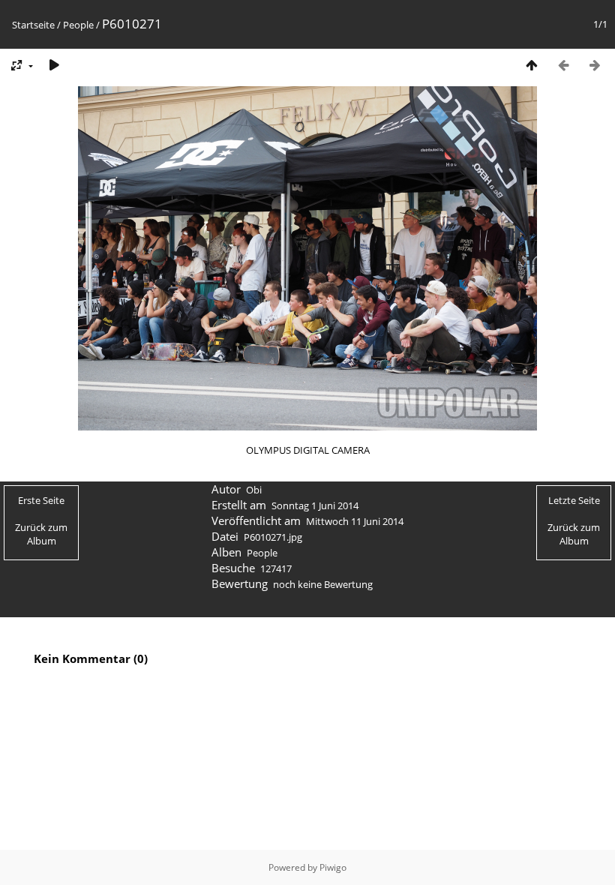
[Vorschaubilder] (532, 65)
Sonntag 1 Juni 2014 (315, 505)
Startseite (33, 25)
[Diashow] (54, 65)
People (78, 25)
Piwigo (333, 867)
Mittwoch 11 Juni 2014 (355, 521)
